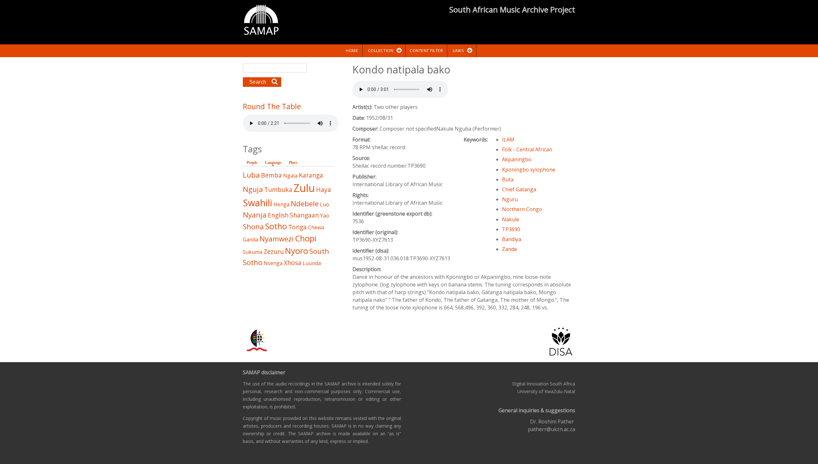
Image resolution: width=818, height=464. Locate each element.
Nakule (510, 219)
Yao (324, 215)
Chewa (316, 227)
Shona (253, 227)
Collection (380, 50)
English (278, 215)
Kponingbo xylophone (528, 169)
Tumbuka (278, 189)
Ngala (290, 175)
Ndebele (305, 204)
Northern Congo (522, 209)
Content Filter (426, 50)
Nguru (510, 199)
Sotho (276, 226)
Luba (251, 175)
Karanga (311, 175)
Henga (281, 204)
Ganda (250, 239)
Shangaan (304, 215)
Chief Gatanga (519, 189)
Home (352, 50)
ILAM (508, 139)
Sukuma (252, 251)
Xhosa (292, 262)
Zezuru (274, 251)
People (252, 162)
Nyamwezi (276, 239)
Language (274, 162)
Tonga (297, 227)
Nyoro (296, 250)
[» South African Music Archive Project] (261, 20)
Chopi (305, 238)
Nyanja (254, 215)
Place (293, 162)
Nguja (253, 189)
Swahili (257, 202)
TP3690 (511, 229)
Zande (509, 249)
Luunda (312, 263)
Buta (507, 179)
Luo (324, 204)
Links (458, 50)
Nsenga (273, 263)
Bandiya (511, 239)
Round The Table (272, 106)
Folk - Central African (527, 149)
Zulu (304, 188)
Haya (323, 189)
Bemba (271, 175)
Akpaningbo (516, 159)
